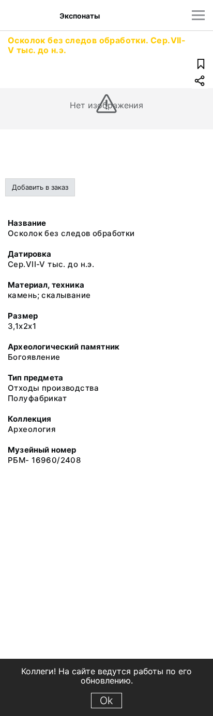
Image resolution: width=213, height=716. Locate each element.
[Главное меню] (198, 15)
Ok (106, 700)
